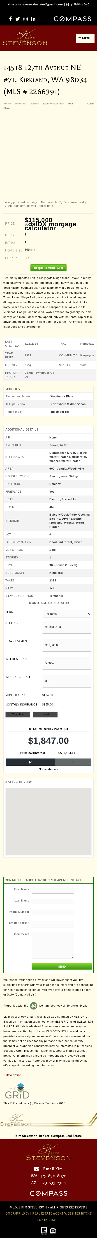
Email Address (19, 922)
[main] (48, 578)
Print (70, 103)
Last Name (22, 900)
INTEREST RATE (16, 659)
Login (90, 103)
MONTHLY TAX (15, 695)
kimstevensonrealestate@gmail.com (35, 4)
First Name (21, 889)
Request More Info (48, 268)
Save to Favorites (53, 103)
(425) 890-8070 (78, 4)
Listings (34, 103)
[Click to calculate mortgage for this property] (59, 226)
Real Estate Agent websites (56, 1213)
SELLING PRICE (16, 623)
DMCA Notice (12, 1075)
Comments (21, 934)
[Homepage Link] (24, 38)
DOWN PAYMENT (17, 641)
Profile (7, 103)
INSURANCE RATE (18, 677)
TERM (9, 612)
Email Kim (53, 1169)
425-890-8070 (53, 1175)
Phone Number (19, 911)
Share (7, 108)
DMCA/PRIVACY (17, 1213)
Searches (20, 103)
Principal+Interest (32, 753)
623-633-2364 (53, 1182)
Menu (86, 38)
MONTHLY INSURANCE (21, 704)
